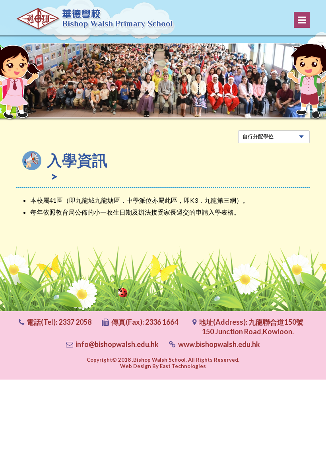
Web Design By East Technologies (163, 366)
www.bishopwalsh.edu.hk (219, 344)
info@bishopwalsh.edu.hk (117, 344)
